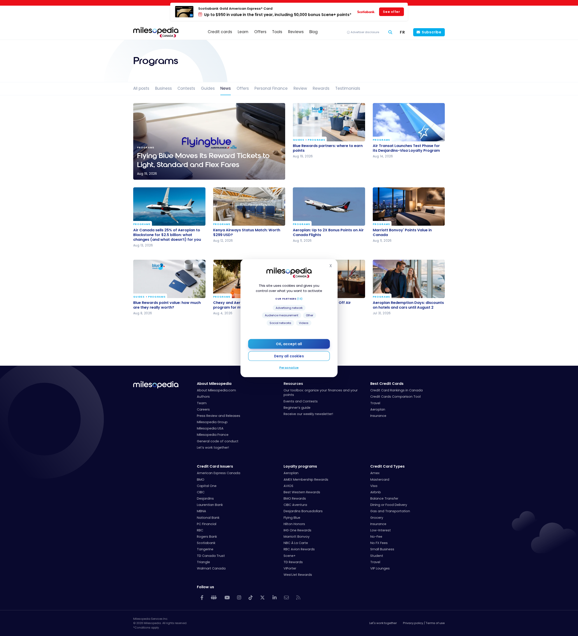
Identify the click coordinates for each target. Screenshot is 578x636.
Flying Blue (292, 517)
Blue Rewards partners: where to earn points (328, 148)
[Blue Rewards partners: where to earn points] (329, 122)
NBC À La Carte (296, 543)
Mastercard (379, 479)
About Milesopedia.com (216, 390)
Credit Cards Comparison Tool (395, 396)
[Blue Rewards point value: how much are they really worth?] (169, 279)
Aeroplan (377, 409)
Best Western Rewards (302, 492)
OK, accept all (289, 344)
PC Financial (206, 524)
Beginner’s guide (297, 407)
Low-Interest (380, 530)
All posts (141, 88)
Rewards (321, 88)
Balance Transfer (384, 498)
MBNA (201, 511)
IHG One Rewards (297, 530)
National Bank (208, 517)
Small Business (382, 549)
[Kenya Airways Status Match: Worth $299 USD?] (249, 206)
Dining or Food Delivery (388, 505)
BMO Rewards (295, 498)
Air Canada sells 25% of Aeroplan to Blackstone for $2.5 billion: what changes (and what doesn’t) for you (167, 235)
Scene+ (290, 555)
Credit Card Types (387, 466)
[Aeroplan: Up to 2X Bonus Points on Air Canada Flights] (329, 206)
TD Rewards (293, 562)
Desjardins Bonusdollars (303, 511)
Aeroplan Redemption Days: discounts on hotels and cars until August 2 (408, 305)
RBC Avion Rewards (299, 549)
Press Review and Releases (218, 415)
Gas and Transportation (390, 511)
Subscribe (431, 32)
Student (376, 555)
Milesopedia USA (210, 428)
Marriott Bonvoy (297, 536)
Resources (293, 383)
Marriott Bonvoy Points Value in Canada (402, 232)
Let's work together (383, 623)
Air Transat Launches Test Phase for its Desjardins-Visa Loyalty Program (406, 148)
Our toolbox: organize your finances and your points (321, 392)
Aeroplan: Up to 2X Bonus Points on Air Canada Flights (328, 232)
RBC (200, 530)
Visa (373, 486)
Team (202, 403)
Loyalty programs (300, 466)
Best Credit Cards (386, 383)
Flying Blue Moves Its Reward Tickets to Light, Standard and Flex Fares (209, 141)
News (225, 88)
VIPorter (290, 568)
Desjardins (205, 498)
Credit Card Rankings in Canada (396, 390)
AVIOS (288, 486)
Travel (375, 403)
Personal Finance (271, 88)
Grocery (376, 517)
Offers (243, 88)
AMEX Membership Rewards (306, 479)
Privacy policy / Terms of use (424, 623)
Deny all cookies (289, 356)
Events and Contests (301, 401)
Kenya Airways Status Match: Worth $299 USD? (246, 232)
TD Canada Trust (211, 555)
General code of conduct (217, 441)
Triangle (203, 562)
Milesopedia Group (212, 422)
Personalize (289, 367)
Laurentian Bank (210, 505)
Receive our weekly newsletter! (308, 414)
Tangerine (205, 549)
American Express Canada (218, 473)
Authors (203, 396)
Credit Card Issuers (215, 466)
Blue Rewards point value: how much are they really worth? (167, 305)
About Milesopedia (214, 383)
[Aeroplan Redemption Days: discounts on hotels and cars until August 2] (409, 279)
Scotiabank (206, 543)
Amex (375, 473)
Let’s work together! (213, 447)
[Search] (390, 32)
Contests (186, 88)
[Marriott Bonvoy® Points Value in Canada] (409, 206)
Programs (316, 140)
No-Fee (376, 536)
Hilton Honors (294, 524)
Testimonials (347, 88)
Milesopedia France (212, 434)
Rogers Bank (207, 536)
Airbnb (375, 492)
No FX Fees (379, 543)
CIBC (201, 492)
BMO (200, 479)
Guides (208, 88)
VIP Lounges (380, 568)
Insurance (378, 415)
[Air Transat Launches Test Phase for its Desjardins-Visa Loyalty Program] (409, 122)
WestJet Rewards (298, 574)
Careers (203, 409)
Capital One (207, 486)
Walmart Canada (211, 568)
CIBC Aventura (295, 505)
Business (163, 88)
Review (300, 88)
